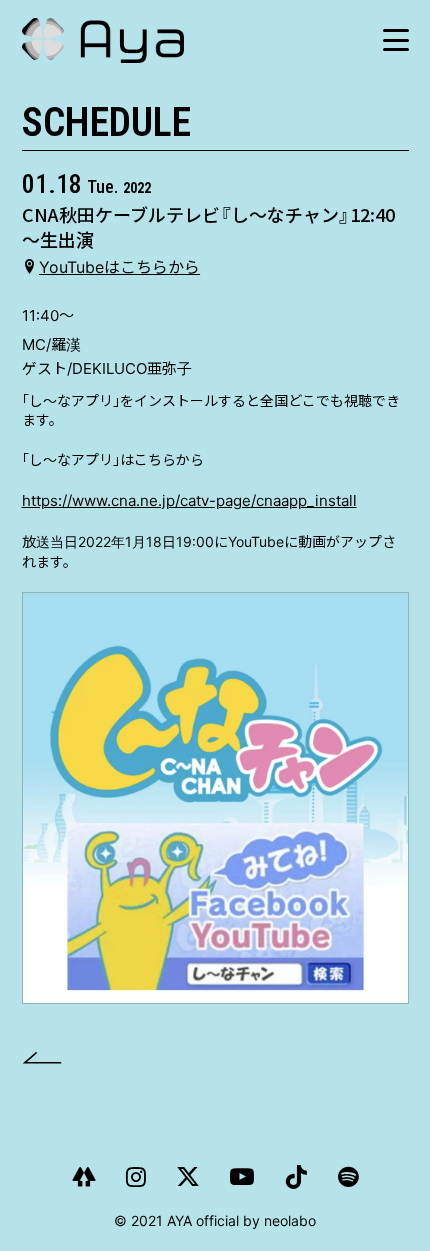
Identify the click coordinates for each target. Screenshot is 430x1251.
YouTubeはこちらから (119, 267)
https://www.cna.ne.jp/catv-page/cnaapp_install (189, 500)
